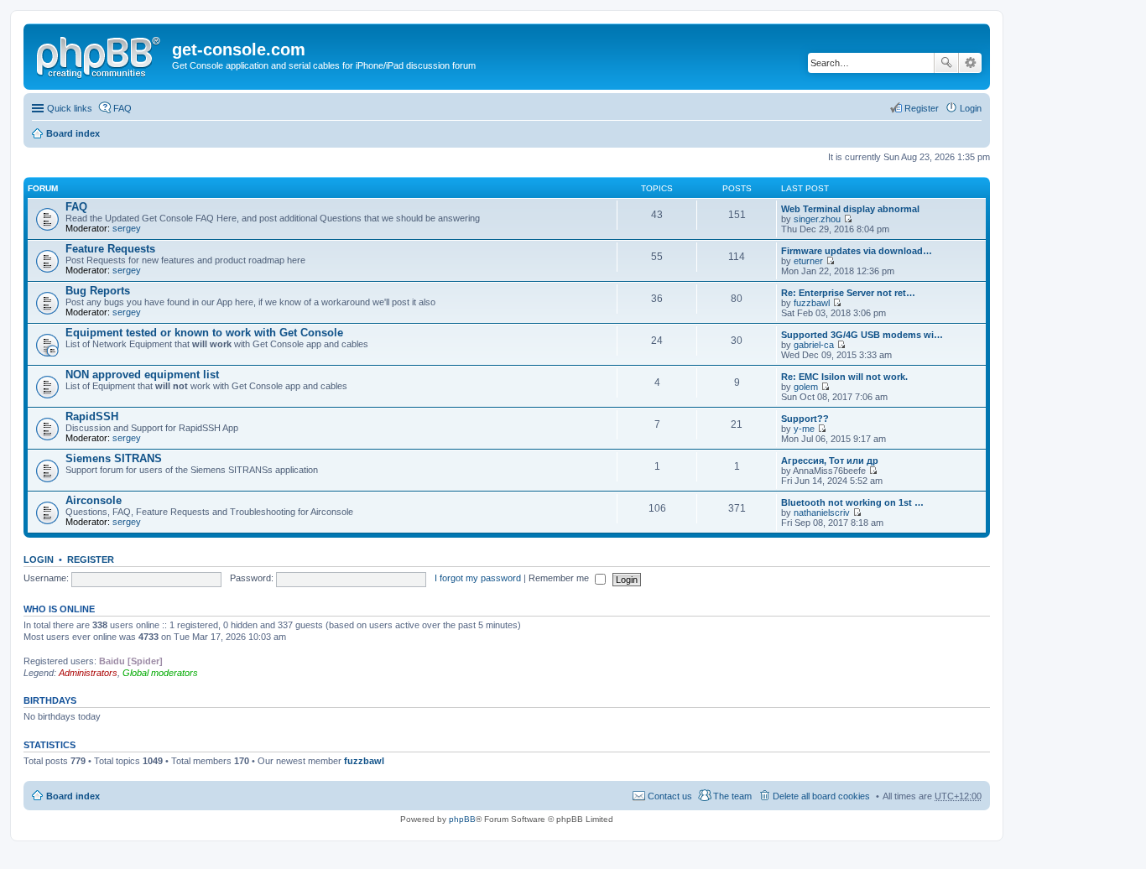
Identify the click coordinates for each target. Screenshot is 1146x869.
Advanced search (970, 63)
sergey (126, 228)
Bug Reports (97, 290)
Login (38, 559)
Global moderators (160, 673)
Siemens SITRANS (113, 458)
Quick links (69, 108)
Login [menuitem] (971, 108)
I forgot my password (478, 578)
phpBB (462, 819)
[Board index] (100, 54)
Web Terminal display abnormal (850, 209)
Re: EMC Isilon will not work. (844, 377)
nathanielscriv (822, 512)
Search (946, 63)
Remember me (560, 578)
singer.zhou (817, 219)
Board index (73, 133)
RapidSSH (91, 416)
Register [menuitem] (921, 108)
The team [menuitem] (732, 796)
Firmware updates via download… (856, 251)
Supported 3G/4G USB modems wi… (862, 335)
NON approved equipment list (142, 374)
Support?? (805, 419)
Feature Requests (110, 248)
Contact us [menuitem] (670, 796)
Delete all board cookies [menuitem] (821, 796)
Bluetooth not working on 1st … (852, 502)
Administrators (88, 673)
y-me (804, 429)
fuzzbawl (812, 303)
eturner (808, 261)
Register (90, 559)
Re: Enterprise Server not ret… (848, 293)
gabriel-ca (814, 345)
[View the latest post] (847, 219)
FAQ (76, 206)
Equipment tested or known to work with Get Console (204, 332)
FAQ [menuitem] (122, 108)
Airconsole (93, 500)
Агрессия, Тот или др (829, 460)
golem (806, 387)
